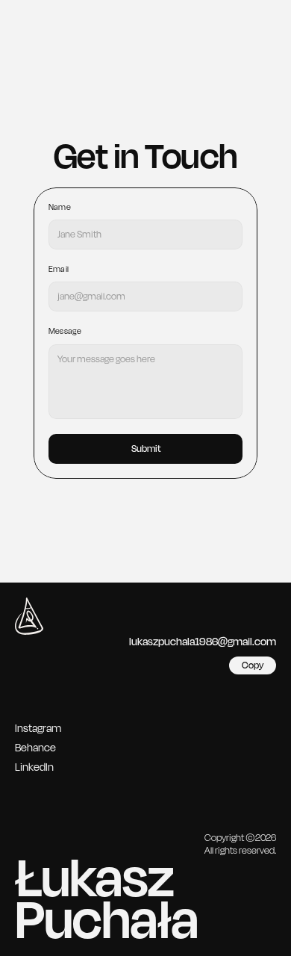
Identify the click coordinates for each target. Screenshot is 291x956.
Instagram (38, 728)
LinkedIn (34, 767)
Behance (35, 748)
